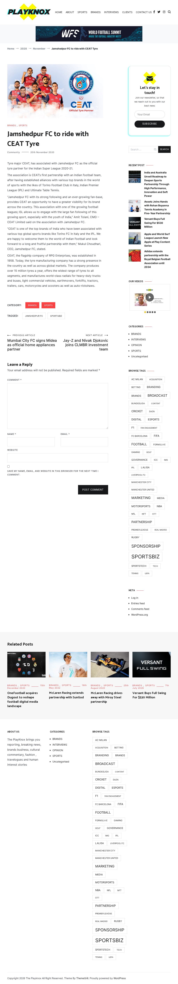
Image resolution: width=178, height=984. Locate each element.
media (160, 498)
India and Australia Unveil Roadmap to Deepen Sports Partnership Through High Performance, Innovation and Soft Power (156, 184)
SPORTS (82, 12)
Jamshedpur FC (34, 316)
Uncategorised (139, 356)
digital (136, 419)
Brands (136, 395)
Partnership (141, 522)
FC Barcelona (139, 436)
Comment (14, 380)
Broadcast (157, 395)
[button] (145, 312)
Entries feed (138, 603)
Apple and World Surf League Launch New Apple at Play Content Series (157, 239)
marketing (141, 498)
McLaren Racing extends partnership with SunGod (66, 695)
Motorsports (140, 506)
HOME (58, 12)
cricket (137, 411)
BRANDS (96, 12)
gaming (135, 452)
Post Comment (93, 489)
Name (11, 434)
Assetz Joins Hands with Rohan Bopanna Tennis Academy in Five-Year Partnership (157, 207)
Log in (134, 597)
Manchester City (141, 482)
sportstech (138, 566)
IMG (166, 460)
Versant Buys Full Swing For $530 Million (154, 222)
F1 (132, 427)
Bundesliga (138, 403)
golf (149, 452)
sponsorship (145, 546)
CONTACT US (144, 12)
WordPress (120, 978)
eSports (153, 419)
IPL (133, 467)
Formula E (159, 444)
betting (135, 387)
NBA (159, 506)
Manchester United (142, 489)
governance (139, 459)
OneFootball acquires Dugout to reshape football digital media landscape (22, 700)
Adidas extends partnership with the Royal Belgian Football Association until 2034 (157, 259)
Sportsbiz (56, 316)
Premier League (139, 530)
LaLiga (145, 467)
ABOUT (70, 12)
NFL (133, 514)
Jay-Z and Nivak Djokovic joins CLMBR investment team (85, 342)
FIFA (156, 435)
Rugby (135, 537)
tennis (134, 573)
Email (65, 434)
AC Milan (137, 379)
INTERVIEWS (111, 12)
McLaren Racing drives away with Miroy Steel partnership (106, 697)
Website (12, 450)
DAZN (152, 411)
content (155, 403)
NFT (144, 514)
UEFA (147, 573)
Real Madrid (161, 530)
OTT (154, 514)
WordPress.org (139, 614)
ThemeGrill (82, 978)
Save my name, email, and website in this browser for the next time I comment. (52, 473)
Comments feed (140, 608)
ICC (156, 460)
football (139, 444)
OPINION (136, 345)
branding (153, 387)
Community (13, 152)
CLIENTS (127, 12)
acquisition (155, 379)
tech (155, 566)
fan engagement (149, 428)
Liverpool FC (138, 475)
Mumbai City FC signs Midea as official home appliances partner (32, 342)
